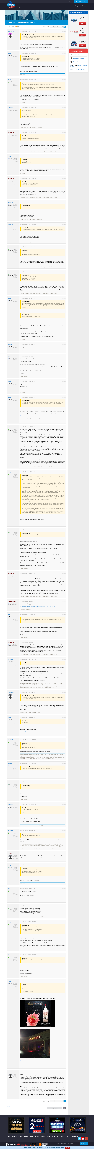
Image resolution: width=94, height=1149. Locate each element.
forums (33, 7)
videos (57, 7)
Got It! (67, 1147)
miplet (10, 763)
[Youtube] (82, 1138)
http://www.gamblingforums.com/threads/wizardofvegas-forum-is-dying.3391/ (37, 606)
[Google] (86, 1138)
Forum (58, 23)
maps (58, 1136)
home (9, 1136)
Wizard (10, 344)
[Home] (19, 7)
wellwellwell (11, 31)
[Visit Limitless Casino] (16, 1125)
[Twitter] (79, 1138)
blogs (70, 7)
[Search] (85, 7)
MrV (9, 356)
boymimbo (11, 692)
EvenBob (10, 107)
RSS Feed (10, 1106)
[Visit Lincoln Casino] (77, 1125)
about (62, 1136)
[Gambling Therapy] (43, 1144)
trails (66, 7)
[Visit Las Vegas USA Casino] (36, 1125)
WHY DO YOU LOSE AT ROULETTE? (49, 347)
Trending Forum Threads (77, 51)
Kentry (10, 853)
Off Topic (64, 23)
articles (14, 1136)
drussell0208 (11, 1072)
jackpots (42, 7)
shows (61, 7)
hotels (28, 7)
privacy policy (75, 1136)
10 (62, 26)
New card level (76, 61)
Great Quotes (81, 69)
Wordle (77, 55)
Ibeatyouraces (12, 601)
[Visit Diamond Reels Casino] (57, 1125)
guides (53, 7)
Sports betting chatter (78, 58)
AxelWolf (10, 659)
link (37, 774)
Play (82, 23)
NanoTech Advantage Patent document (29, 1064)
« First (52, 26)
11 (64, 26)
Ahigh (9, 53)
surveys (48, 7)
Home (54, 23)
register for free (81, 1)
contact (68, 1136)
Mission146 (11, 132)
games (37, 7)
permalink (64, 31)
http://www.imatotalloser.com (26, 731)
